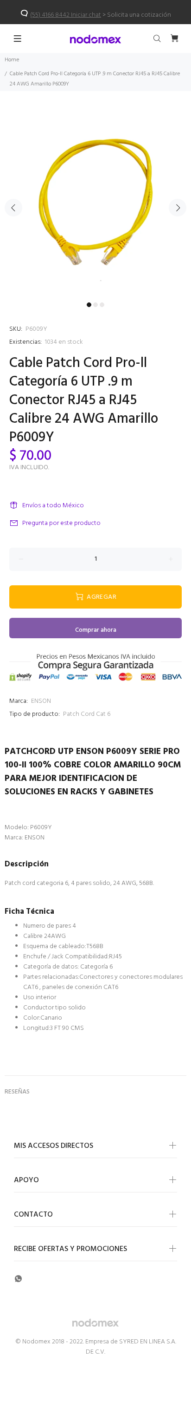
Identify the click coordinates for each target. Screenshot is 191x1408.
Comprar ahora (95, 630)
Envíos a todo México (53, 505)
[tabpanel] (95, 202)
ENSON (41, 701)
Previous (13, 207)
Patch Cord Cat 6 (86, 714)
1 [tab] (89, 304)
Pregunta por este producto (61, 523)
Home (12, 60)
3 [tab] (102, 304)
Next (177, 207)
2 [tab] (95, 304)
